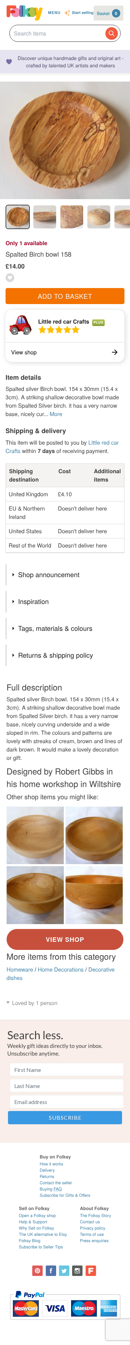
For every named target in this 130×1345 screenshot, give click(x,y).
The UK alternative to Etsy (43, 1234)
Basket (107, 13)
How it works (51, 1164)
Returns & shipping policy (55, 655)
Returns (47, 1176)
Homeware (20, 969)
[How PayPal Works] (65, 1323)
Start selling (83, 13)
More (56, 414)
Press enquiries (94, 1241)
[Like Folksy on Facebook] (51, 1270)
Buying (51, 1189)
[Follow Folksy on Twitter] (64, 1270)
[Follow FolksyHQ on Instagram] (77, 1270)
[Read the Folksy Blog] (91, 1270)
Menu (54, 12)
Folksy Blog (30, 1241)
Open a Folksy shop (37, 1215)
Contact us (90, 1222)
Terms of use (92, 1234)
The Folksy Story (95, 1215)
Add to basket (65, 296)
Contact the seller (56, 1183)
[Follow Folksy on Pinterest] (37, 1270)
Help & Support (33, 1222)
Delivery (47, 1170)
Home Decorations (61, 969)
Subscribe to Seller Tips (41, 1247)
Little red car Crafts (63, 321)
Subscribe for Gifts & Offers (65, 1195)
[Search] (111, 33)
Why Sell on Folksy (36, 1228)
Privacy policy (92, 1228)
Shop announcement (48, 574)
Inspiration (33, 601)
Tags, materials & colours (55, 628)
